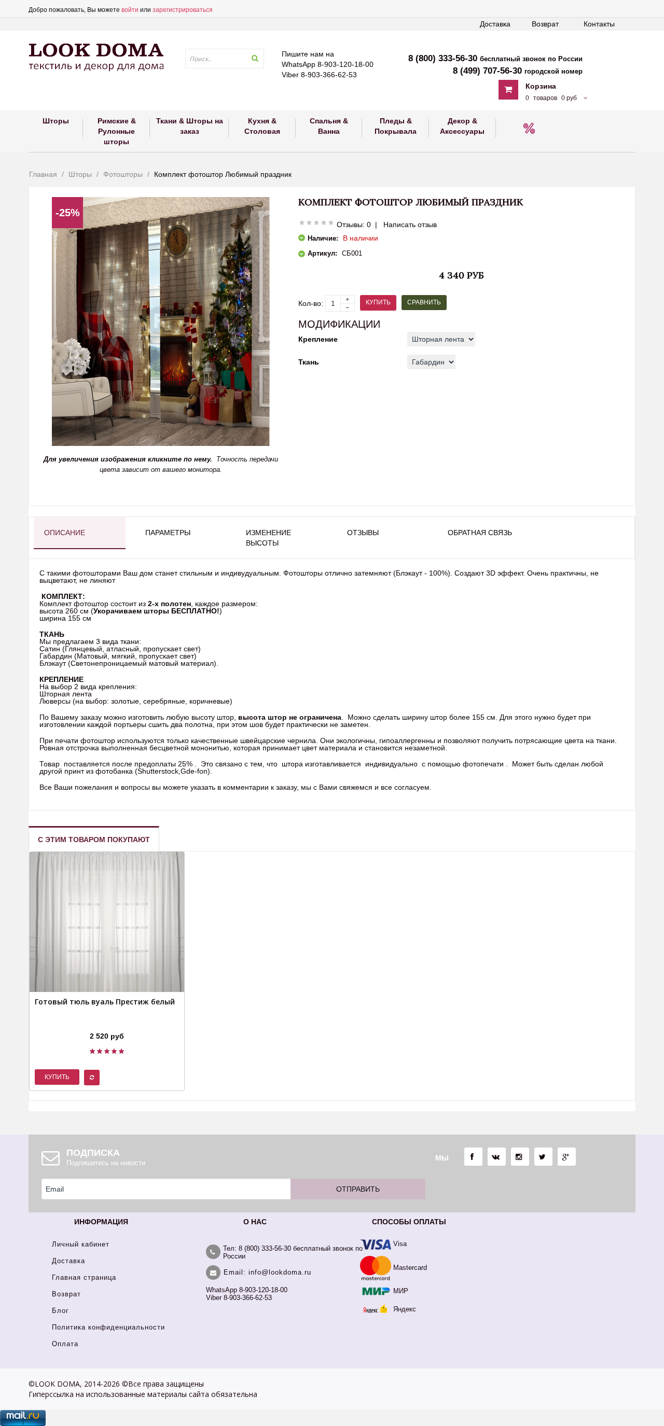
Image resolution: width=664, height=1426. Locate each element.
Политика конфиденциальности (108, 1327)
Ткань (308, 362)
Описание (64, 532)
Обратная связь (480, 532)
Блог (60, 1311)
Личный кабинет (80, 1244)
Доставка (495, 24)
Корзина (540, 86)
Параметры (167, 532)
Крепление (318, 339)
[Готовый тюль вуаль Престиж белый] (105, 1023)
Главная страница (84, 1277)
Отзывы (363, 532)
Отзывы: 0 (354, 224)
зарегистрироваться (183, 9)
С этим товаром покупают (94, 839)
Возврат (545, 24)
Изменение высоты (268, 537)
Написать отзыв (410, 224)
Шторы (80, 174)
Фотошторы (123, 174)
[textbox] (225, 58)
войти (130, 9)
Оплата (65, 1344)
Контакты (599, 24)
